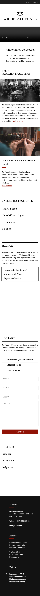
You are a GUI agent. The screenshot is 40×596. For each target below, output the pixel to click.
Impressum (13, 574)
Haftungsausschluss (17, 579)
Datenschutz (14, 581)
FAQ (23, 581)
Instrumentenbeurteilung (15, 270)
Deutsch (29, 2)
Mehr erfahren (18, 121)
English (35, 2)
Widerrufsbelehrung (17, 576)
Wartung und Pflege (13, 274)
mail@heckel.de (15, 526)
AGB (22, 574)
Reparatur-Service (12, 278)
